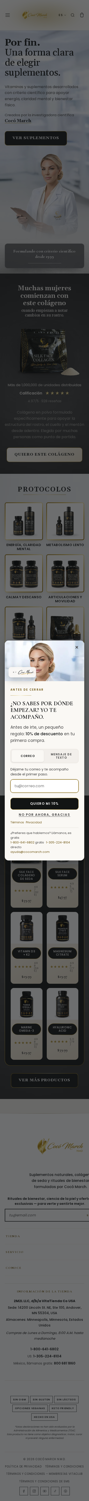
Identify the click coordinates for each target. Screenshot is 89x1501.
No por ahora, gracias (44, 815)
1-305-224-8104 (58, 842)
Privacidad (34, 822)
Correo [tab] (28, 756)
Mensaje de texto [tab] (61, 756)
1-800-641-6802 (22, 842)
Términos (17, 822)
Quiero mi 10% (44, 803)
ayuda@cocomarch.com (30, 852)
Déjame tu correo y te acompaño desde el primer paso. (39, 772)
